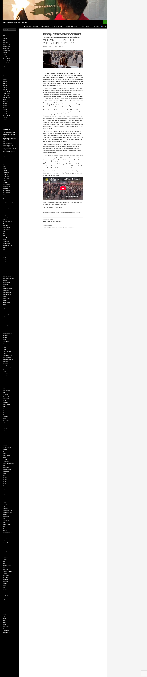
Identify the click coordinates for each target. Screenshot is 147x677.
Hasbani (4, 382)
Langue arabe (6, 467)
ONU (4, 528)
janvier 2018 (5, 113)
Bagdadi (4, 211)
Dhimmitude (5, 284)
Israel (4, 424)
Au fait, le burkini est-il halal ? (9, 132)
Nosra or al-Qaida (73, 36)
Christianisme (6, 255)
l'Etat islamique (6, 461)
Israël (4, 422)
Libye (4, 485)
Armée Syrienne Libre (49, 212)
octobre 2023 (6, 62)
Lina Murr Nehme (58, 46)
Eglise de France (6, 302)
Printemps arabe (6, 555)
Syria (75, 37)
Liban (4, 475)
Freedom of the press (7, 355)
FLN (3, 345)
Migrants (5, 504)
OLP (4, 526)
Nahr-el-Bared (6, 516)
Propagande (54, 37)
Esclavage (5, 323)
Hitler (4, 392)
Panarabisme (5, 538)
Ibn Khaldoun (6, 398)
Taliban (4, 602)
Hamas (4, 380)
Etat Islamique (6, 325)
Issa (3, 426)
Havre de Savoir (6, 384)
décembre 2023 (6, 58)
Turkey (4, 620)
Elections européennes (8, 308)
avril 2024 (5, 54)
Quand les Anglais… (45, 26)
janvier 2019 (5, 89)
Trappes (4, 614)
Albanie (4, 166)
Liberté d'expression (7, 477)
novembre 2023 (6, 60)
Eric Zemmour (6, 321)
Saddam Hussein (6, 575)
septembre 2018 (6, 97)
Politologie (5, 551)
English (4, 316)
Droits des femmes (73, 34)
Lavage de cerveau (7, 469)
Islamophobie (6, 420)
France (4, 349)
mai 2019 (5, 83)
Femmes (4, 339)
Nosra (4, 522)
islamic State (63, 36)
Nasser (4, 518)
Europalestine (6, 327)
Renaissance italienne (7, 571)
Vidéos (87, 26)
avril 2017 (5, 119)
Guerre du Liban (6, 376)
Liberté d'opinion (6, 479)
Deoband (5, 280)
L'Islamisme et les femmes (8, 463)
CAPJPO (4, 239)
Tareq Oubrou (6, 606)
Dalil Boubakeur (6, 274)
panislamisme (6, 540)
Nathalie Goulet (6, 520)
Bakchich (5, 213)
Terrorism (5, 610)
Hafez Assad (5, 378)
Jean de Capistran (6, 435)
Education (5, 300)
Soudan (4, 591)
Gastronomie (5, 361)
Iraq (3, 412)
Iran (3, 410)
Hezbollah (5, 386)
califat (61, 33)
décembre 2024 (6, 44)
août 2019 (5, 77)
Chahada (5, 247)
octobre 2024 (6, 48)
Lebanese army (6, 471)
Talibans (4, 604)
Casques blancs (6, 241)
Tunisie (4, 618)
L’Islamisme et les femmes (71, 26)
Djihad (54, 34)
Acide (4, 160)
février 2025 (5, 40)
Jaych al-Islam (71, 212)
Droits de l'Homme (62, 34)
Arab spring (5, 182)
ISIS (3, 414)
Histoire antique (6, 390)
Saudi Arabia (70, 37)
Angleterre (5, 170)
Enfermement (6, 314)
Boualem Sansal (6, 229)
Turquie (4, 622)
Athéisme (5, 204)
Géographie (5, 363)
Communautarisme (7, 264)
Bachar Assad (6, 209)
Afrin (4, 162)
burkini (4, 231)
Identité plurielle (6, 404)
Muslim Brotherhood (7, 510)
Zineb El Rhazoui (6, 632)
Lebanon (4, 473)
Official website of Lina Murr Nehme (15, 22)
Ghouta (63, 212)
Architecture (5, 188)
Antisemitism (5, 174)
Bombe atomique (6, 227)
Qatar (64, 37)
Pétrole (4, 547)
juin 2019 (5, 81)
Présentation (27, 26)
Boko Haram (5, 225)
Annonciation (6, 172)
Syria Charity (5, 595)
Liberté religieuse (6, 483)
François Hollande (7, 351)
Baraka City (5, 217)
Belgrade (5, 219)
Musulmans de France (7, 512)
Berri (4, 223)
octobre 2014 (6, 124)
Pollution (5, 553)
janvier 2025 (5, 42)
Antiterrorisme (6, 178)
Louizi (4, 490)
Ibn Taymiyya (5, 402)
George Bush (5, 365)
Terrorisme (5, 612)
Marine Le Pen (6, 496)
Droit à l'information (7, 288)
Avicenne (5, 207)
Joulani (4, 443)
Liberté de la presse (7, 481)
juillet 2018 (5, 101)
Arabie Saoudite (47, 33)
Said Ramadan (6, 577)
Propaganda (46, 37)
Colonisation (5, 259)
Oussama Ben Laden (7, 532)
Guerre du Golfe (6, 373)
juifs (3, 451)
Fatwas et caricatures (7, 333)
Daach (4, 268)
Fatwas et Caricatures (57, 26)
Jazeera (4, 433)
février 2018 (5, 111)
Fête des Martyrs (6, 341)
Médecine (5, 502)
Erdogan (4, 318)
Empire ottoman (6, 312)
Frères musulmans (54, 36)
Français (4, 347)
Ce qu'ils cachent (6, 243)
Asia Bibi (4, 196)
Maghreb (5, 494)
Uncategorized (6, 626)
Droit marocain (6, 290)
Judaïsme (5, 449)
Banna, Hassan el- (6, 215)
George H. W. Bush (7, 367)
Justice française (6, 455)
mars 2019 (5, 85)
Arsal (4, 194)
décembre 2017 (6, 115)
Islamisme (5, 418)
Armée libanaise (6, 190)
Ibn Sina (4, 400)
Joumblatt (5, 445)
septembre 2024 (6, 50)
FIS (3, 343)
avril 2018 (5, 107)
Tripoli (4, 616)
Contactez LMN (95, 26)
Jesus (4, 439)
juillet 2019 (5, 79)
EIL (3, 306)
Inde (4, 406)
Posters (82, 26)
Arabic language (6, 184)
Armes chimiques (6, 192)
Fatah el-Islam (6, 331)
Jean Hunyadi (6, 437)
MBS (4, 500)
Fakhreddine (5, 329)
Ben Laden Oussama (7, 221)
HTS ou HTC (5, 394)
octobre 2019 (6, 73)
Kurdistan (5, 459)
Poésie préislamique (7, 549)
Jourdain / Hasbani (7, 447)
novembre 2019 (6, 71)
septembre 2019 (6, 75)
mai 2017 (5, 117)
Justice (4, 453)
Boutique (35, 26)
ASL (53, 33)
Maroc (4, 498)
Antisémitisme (6, 176)
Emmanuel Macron (7, 310)
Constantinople (6, 266)
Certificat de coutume (7, 245)
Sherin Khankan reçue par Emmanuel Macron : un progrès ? (58, 226)
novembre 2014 (6, 122)
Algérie (4, 168)
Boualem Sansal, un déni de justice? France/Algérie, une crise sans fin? (9, 140)
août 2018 (5, 99)
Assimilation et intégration (8, 202)
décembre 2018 (6, 91)
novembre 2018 (6, 93)
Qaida (60, 37)
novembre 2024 (6, 46)
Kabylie (4, 457)
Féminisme (5, 337)
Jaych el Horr (5, 430)
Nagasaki (5, 514)
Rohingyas (5, 573)
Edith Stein (5, 296)
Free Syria (5, 353)
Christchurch (6, 253)
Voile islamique (6, 630)
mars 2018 (5, 109)
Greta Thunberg (6, 371)
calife (65, 33)
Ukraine (4, 624)
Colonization (5, 261)
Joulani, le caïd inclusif (7, 143)
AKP (4, 164)
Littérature (5, 487)
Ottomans (5, 530)
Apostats (4, 180)
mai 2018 (5, 105)
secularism (5, 583)
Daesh (79, 33)
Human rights (6, 396)
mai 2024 (5, 52)
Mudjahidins (5, 508)
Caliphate (70, 33)
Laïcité (4, 465)
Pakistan (4, 534)
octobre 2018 (6, 95)
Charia (4, 249)
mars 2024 (5, 56)
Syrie (78, 37)
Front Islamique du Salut (8, 359)
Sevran (4, 585)
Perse (4, 545)
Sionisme (5, 589)
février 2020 (5, 67)
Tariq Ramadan (6, 608)
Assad (56, 33)
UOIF (4, 628)
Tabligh (4, 599)
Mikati (4, 506)
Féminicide (5, 335)
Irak (3, 408)
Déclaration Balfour (7, 276)
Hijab (4, 388)
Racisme (4, 567)
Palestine (5, 536)
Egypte (4, 304)
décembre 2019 (6, 69)
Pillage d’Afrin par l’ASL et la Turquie (52, 220)
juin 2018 (5, 103)
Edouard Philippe (6, 298)
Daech (75, 33)
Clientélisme (5, 257)
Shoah (4, 587)
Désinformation (47, 34)
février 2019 (5, 87)
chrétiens (5, 251)
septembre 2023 (6, 64)
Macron (4, 492)
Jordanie (4, 441)
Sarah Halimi (5, 579)
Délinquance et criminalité (8, 278)
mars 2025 (5, 38)
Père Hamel (5, 542)
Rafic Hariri (5, 569)
